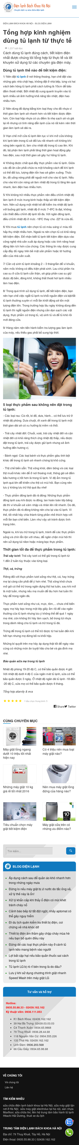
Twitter (71, 706)
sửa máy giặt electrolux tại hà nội (40, 1109)
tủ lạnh (21, 76)
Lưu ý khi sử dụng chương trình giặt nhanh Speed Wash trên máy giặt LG (37, 975)
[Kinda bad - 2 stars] (9, 701)
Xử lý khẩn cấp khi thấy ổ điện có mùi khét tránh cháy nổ (37, 902)
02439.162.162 (46, 1139)
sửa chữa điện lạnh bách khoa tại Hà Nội (28, 1105)
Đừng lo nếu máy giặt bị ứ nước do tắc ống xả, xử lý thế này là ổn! (40, 891)
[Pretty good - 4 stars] (16, 701)
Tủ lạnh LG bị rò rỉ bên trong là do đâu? (35, 966)
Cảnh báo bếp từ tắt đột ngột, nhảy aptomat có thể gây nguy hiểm (40, 913)
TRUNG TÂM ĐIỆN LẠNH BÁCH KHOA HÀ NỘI (32, 1128)
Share (60, 706)
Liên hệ (9, 1087)
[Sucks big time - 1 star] (5, 701)
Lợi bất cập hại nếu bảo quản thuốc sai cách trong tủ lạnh (39, 958)
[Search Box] (70, 851)
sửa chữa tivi (22, 1112)
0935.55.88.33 (26, 1139)
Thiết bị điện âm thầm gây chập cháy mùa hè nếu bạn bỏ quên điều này (39, 936)
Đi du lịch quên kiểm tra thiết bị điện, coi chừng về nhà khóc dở (36, 924)
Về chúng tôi (12, 1082)
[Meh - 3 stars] (13, 701)
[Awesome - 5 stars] (20, 701)
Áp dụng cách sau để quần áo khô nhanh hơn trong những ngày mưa (40, 880)
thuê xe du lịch (35, 1116)
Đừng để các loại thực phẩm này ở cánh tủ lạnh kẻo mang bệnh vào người (37, 947)
